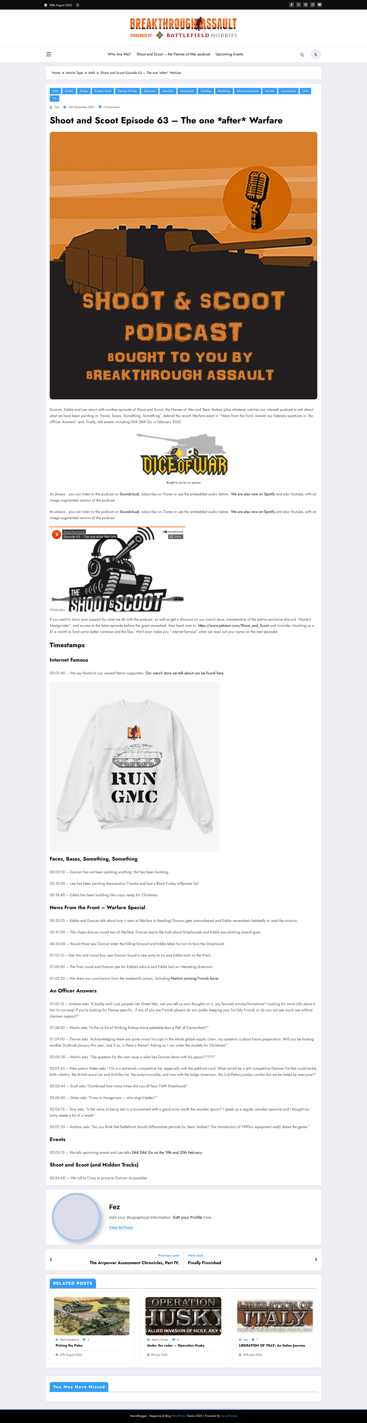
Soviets (269, 91)
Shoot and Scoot (247, 91)
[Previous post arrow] (51, 1259)
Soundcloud (129, 494)
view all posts (121, 1228)
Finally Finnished (204, 1263)
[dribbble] (305, 4)
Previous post (168, 1255)
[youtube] (319, 4)
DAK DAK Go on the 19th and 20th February (167, 1152)
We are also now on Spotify (253, 494)
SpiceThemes (229, 1416)
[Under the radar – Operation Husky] (183, 1315)
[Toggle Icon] (48, 55)
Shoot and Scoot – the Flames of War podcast (173, 54)
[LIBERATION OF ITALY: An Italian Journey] (275, 1315)
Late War (168, 91)
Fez (57, 107)
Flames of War (127, 91)
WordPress (179, 1416)
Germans (149, 91)
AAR (55, 91)
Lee (245, 1339)
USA (305, 91)
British (69, 91)
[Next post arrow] (316, 1259)
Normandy (187, 91)
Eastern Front (103, 91)
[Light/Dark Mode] (316, 54)
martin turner (160, 1339)
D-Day (84, 91)
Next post (195, 1255)
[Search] (302, 55)
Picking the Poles (69, 1345)
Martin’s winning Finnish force (194, 978)
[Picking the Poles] (92, 1315)
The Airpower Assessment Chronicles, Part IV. (134, 1263)
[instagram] (312, 4)
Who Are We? (119, 54)
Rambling (224, 91)
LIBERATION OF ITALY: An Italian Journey (272, 1345)
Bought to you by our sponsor (184, 482)
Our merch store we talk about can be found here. (184, 673)
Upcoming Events (229, 54)
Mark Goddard (69, 1339)
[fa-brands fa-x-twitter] (298, 4)
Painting (206, 91)
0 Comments (112, 107)
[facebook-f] (291, 4)
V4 (54, 98)
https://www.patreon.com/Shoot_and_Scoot (233, 625)
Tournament (288, 91)
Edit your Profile (187, 1217)
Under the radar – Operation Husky (176, 1345)
